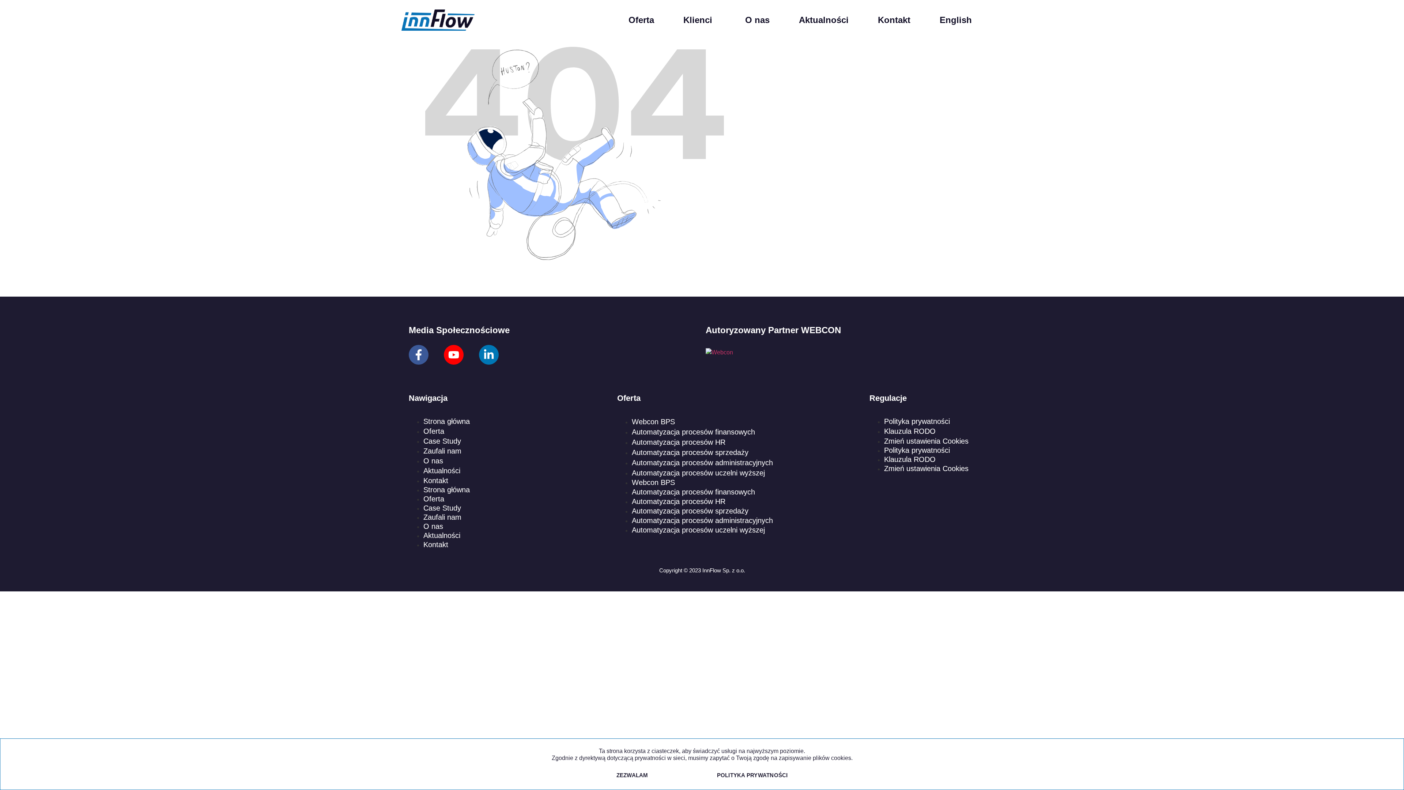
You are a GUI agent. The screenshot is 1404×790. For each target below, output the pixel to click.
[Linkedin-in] (489, 355)
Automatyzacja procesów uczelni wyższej (698, 473)
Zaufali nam (442, 451)
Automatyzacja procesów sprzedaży (690, 452)
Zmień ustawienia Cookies (926, 441)
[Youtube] (454, 355)
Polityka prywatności (917, 421)
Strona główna (446, 421)
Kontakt (894, 20)
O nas (757, 20)
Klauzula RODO (910, 431)
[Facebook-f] (419, 355)
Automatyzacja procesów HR (678, 442)
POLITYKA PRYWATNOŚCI (752, 775)
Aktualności (824, 20)
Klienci (697, 20)
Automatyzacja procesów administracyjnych (702, 463)
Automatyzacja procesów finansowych (693, 432)
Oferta (641, 20)
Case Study (442, 441)
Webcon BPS (653, 422)
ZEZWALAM (632, 775)
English (956, 20)
